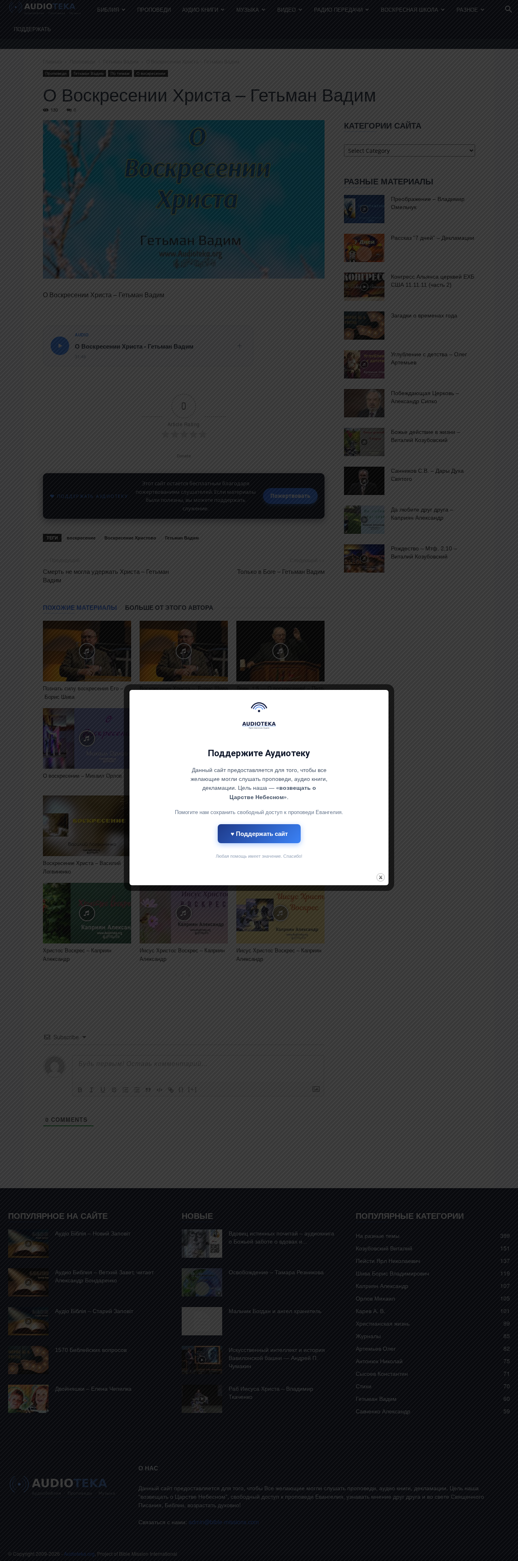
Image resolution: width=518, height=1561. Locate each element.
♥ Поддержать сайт (259, 833)
